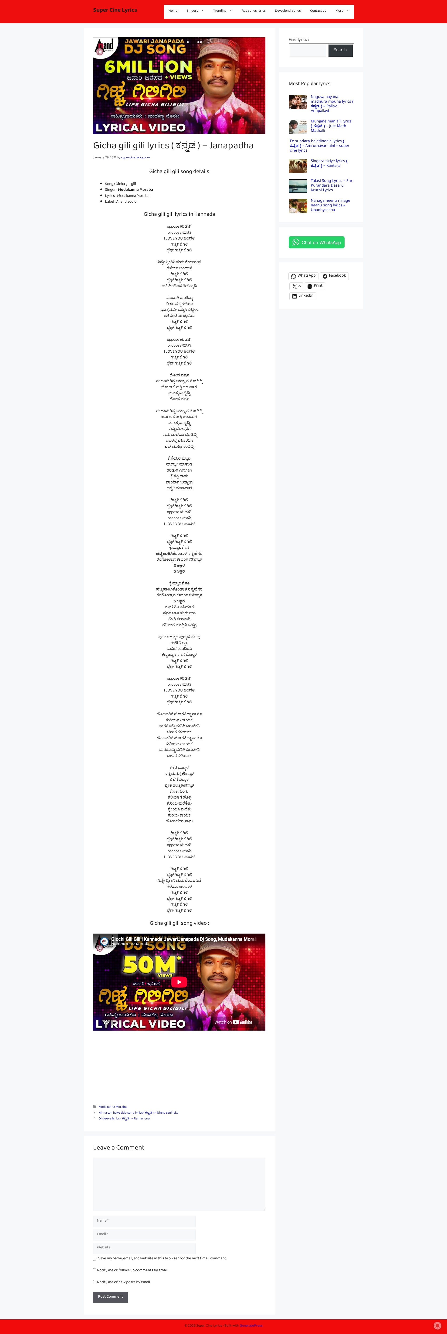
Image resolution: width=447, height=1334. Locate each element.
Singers (192, 11)
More (339, 11)
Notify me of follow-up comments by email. (132, 1271)
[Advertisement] (179, 1065)
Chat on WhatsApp (321, 242)
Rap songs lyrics (254, 11)
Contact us (318, 11)
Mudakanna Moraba (112, 1108)
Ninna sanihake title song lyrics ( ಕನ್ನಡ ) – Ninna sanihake (138, 1113)
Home (173, 11)
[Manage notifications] (437, 1325)
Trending (220, 11)
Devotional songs (288, 11)
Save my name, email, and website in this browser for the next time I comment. (162, 1259)
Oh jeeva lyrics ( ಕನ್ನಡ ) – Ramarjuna (124, 1119)
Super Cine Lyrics (115, 11)
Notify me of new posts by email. (123, 1283)
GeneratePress (251, 1326)
